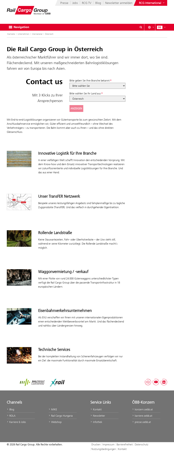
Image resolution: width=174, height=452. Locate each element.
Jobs (75, 3)
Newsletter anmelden (118, 3)
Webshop (56, 422)
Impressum (108, 444)
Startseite (11, 34)
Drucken (95, 444)
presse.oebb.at (142, 422)
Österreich (49, 34)
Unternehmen (23, 34)
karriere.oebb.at (143, 415)
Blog (98, 3)
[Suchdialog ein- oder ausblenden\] (140, 27)
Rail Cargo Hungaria (61, 415)
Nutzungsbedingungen (103, 449)
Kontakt (97, 409)
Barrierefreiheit (125, 444)
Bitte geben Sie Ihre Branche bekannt (89, 80)
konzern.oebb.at (143, 409)
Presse (64, 3)
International (37, 34)
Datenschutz (141, 444)
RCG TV (86, 3)
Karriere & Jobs (17, 422)
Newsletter (98, 415)
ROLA (12, 415)
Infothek (97, 422)
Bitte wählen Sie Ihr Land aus (85, 93)
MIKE (53, 409)
